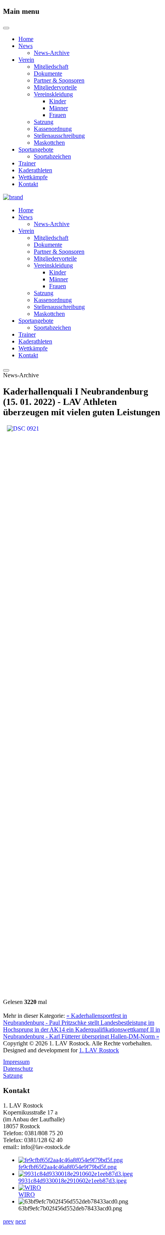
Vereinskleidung (53, 94)
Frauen (57, 115)
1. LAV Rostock (99, 1050)
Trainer (27, 163)
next (20, 1221)
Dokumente (48, 73)
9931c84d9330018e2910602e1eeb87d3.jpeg (72, 1180)
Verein (26, 59)
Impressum (16, 1061)
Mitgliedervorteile (55, 87)
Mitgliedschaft (51, 66)
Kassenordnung (53, 128)
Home (25, 39)
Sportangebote (35, 149)
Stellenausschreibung (59, 135)
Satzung (43, 122)
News (25, 46)
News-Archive (51, 53)
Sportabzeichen (52, 156)
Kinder (57, 101)
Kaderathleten (35, 170)
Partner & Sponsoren (59, 80)
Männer (58, 108)
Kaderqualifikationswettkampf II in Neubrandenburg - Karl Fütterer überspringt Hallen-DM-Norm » (81, 1033)
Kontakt (28, 184)
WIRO (26, 1194)
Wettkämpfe (33, 177)
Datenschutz (18, 1068)
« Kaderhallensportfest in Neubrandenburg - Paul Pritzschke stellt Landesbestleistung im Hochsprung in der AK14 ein (78, 1022)
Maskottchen (49, 142)
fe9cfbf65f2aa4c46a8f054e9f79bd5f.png (67, 1167)
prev (8, 1221)
